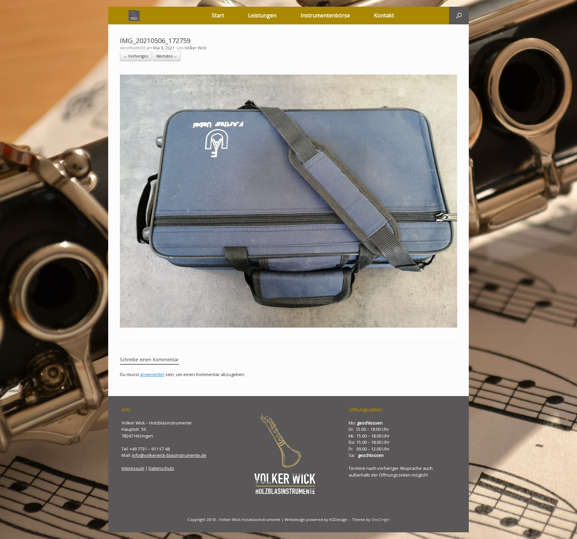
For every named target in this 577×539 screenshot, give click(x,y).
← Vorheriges (136, 55)
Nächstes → (166, 55)
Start (218, 15)
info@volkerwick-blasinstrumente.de (169, 455)
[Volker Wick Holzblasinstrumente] (134, 15)
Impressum (133, 468)
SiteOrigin (380, 519)
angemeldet (152, 374)
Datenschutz (161, 468)
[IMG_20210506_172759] (288, 326)
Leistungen (262, 15)
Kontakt (384, 15)
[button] (459, 15)
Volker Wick (195, 48)
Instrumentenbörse (325, 15)
